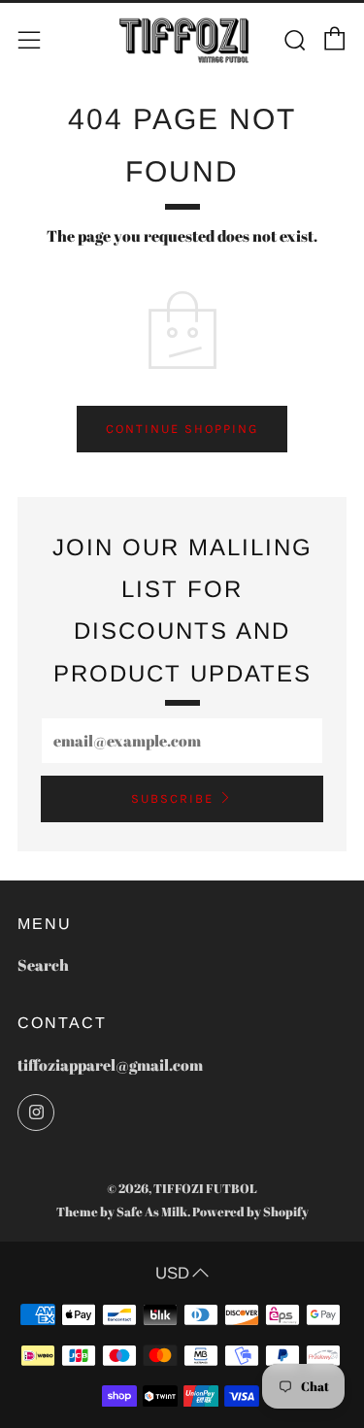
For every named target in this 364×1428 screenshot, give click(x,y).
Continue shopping (182, 428)
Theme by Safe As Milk (121, 1211)
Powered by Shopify (250, 1211)
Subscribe (172, 798)
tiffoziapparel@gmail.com (110, 1065)
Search (43, 965)
